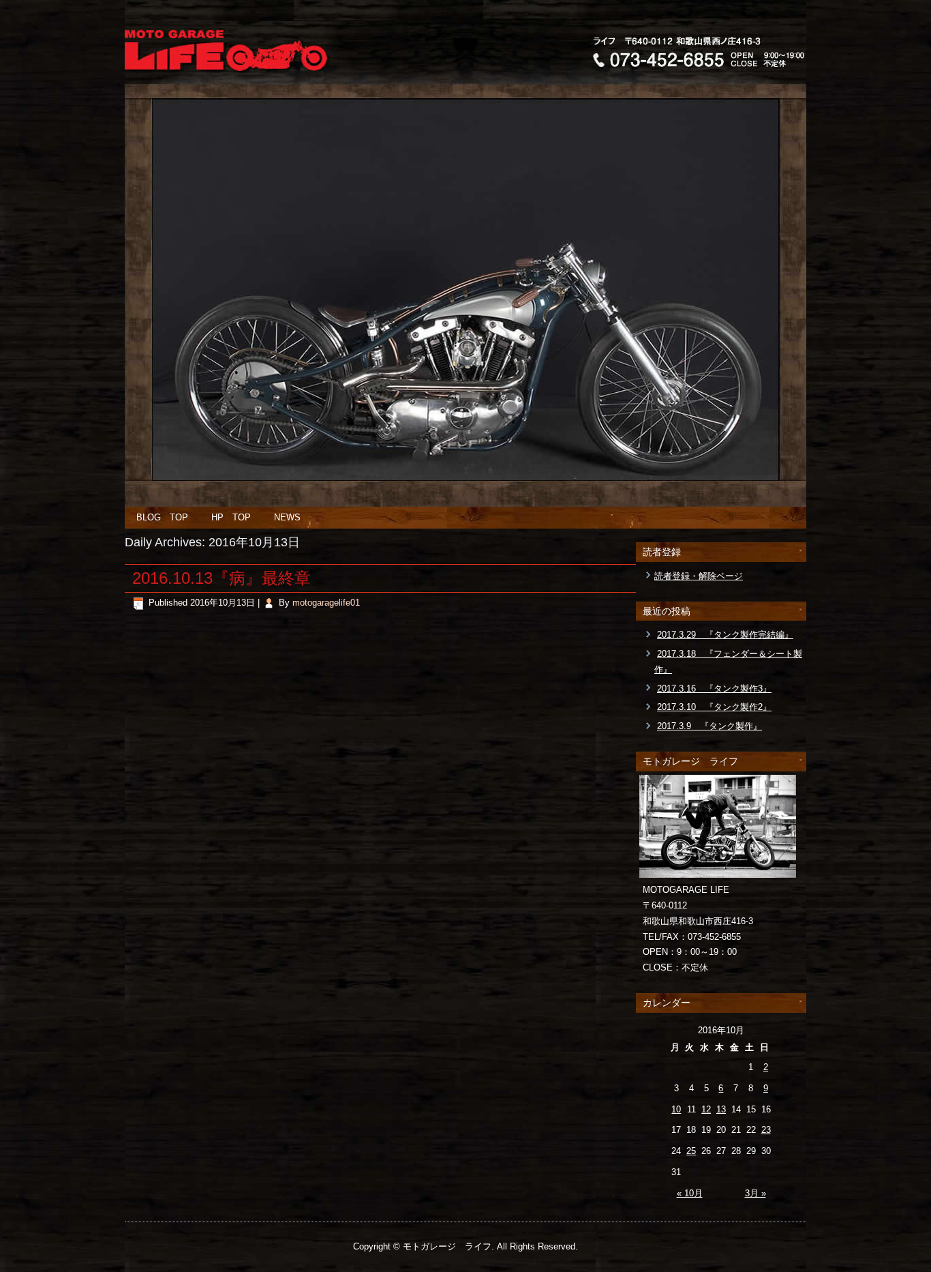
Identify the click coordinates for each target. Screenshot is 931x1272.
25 (691, 1151)
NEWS (287, 517)
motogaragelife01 (326, 602)
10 (676, 1109)
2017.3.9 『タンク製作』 (709, 726)
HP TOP (231, 517)
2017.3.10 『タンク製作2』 (714, 707)
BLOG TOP (162, 517)
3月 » (755, 1193)
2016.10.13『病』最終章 (221, 578)
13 (721, 1109)
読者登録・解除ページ (698, 576)
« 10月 (690, 1193)
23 (766, 1130)
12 (706, 1109)
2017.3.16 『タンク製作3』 (714, 688)
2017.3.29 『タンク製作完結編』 (725, 635)
